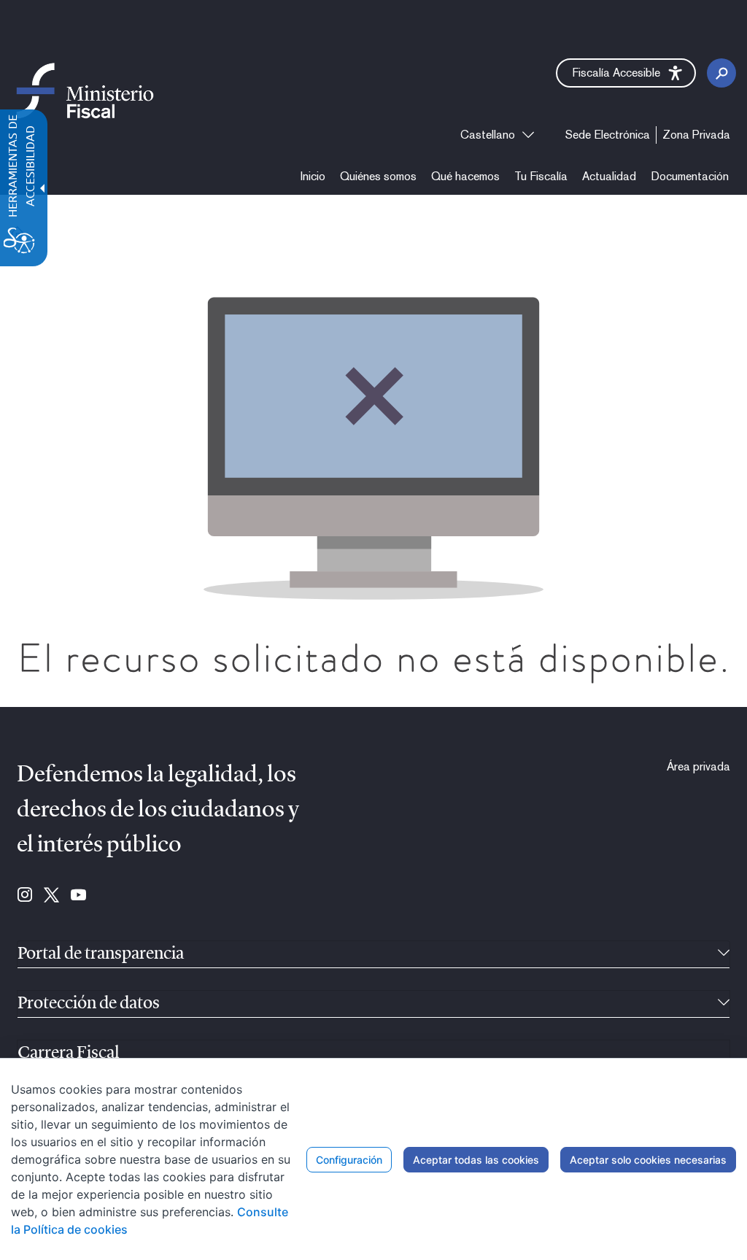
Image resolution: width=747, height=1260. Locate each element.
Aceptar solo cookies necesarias (648, 1159)
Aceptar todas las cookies (476, 1159)
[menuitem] (313, 177)
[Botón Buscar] (721, 73)
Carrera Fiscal (69, 1053)
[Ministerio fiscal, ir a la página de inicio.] (85, 90)
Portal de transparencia (101, 954)
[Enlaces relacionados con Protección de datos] (723, 1004)
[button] (626, 73)
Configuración (349, 1159)
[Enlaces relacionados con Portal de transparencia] (723, 954)
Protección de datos (89, 1004)
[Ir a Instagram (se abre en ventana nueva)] (25, 896)
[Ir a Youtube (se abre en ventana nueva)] (78, 896)
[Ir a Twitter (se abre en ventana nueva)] (51, 896)
